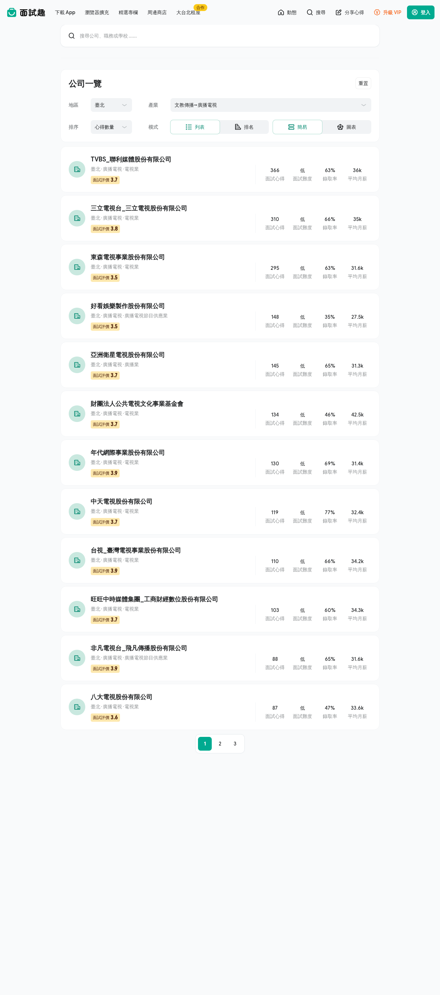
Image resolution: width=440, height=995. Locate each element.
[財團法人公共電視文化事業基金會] (220, 414)
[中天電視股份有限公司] (220, 511)
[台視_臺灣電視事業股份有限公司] (220, 560)
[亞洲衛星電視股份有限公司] (220, 365)
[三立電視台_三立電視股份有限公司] (220, 218)
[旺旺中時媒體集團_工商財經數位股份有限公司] (220, 609)
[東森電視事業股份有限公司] (220, 267)
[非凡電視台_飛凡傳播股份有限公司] (220, 658)
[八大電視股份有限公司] (220, 707)
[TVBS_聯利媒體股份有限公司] (220, 169)
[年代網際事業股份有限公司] (220, 463)
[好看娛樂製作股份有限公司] (220, 316)
